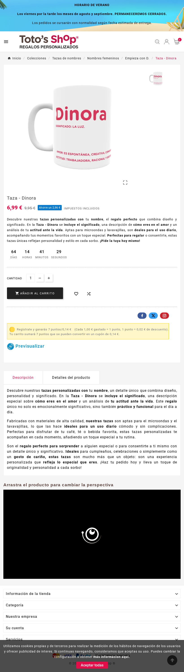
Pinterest (164, 315)
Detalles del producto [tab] (71, 377)
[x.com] (153, 315)
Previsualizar (29, 346)
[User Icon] (166, 41)
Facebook (142, 315)
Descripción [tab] (23, 377)
